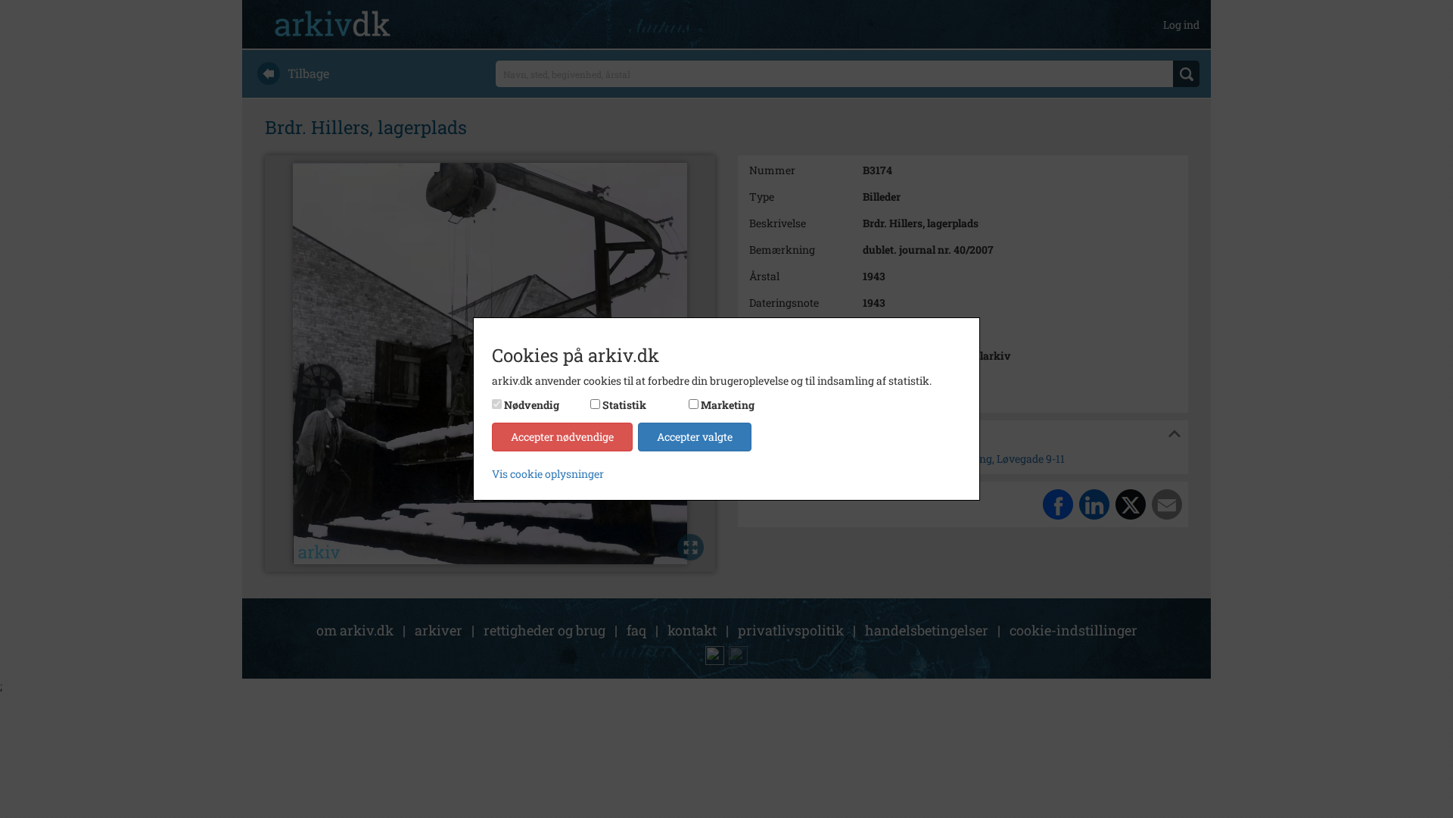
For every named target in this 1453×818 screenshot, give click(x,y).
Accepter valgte (695, 436)
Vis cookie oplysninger (548, 474)
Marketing (728, 405)
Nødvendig (531, 405)
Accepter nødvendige (562, 436)
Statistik (624, 405)
